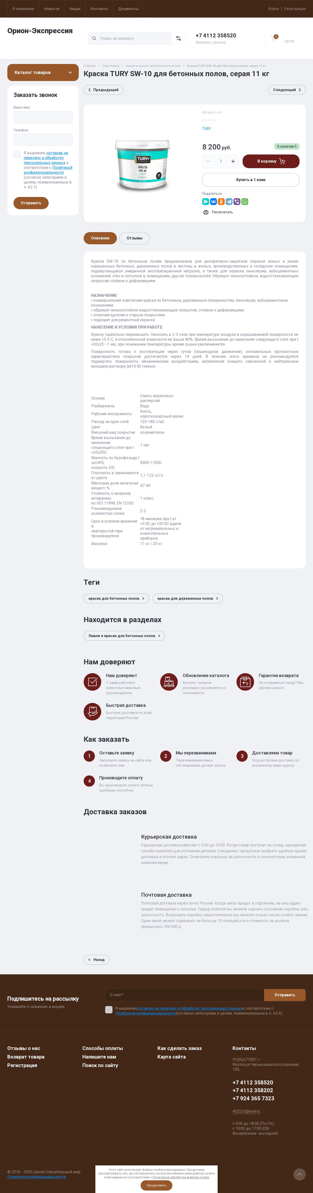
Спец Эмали (110, 66)
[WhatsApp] (244, 201)
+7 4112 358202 (253, 1090)
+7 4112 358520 (216, 35)
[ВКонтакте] (213, 201)
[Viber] (237, 201)
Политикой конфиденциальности (48, 170)
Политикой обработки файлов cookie (181, 1177)
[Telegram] (229, 201)
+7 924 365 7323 (253, 1098)
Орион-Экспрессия (40, 30)
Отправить (31, 203)
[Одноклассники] (221, 201)
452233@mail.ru (246, 1111)
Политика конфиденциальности (36, 1176)
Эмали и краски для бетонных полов (153, 66)
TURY (206, 128)
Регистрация (295, 9)
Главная (90, 66)
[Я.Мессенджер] (205, 201)
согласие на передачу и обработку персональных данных (46, 158)
